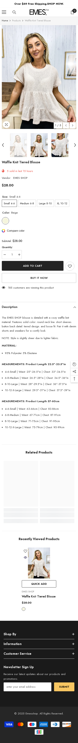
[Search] (14, 12)
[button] (66, 125)
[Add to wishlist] (69, 266)
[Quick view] (25, 557)
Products (16, 20)
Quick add (39, 584)
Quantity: (7, 247)
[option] (39, 77)
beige (23, 609)
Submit (64, 687)
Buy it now (39, 278)
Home (5, 20)
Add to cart (32, 266)
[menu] (4, 12)
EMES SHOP (20, 178)
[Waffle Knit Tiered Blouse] (39, 563)
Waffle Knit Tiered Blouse (39, 596)
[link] (21, 514)
